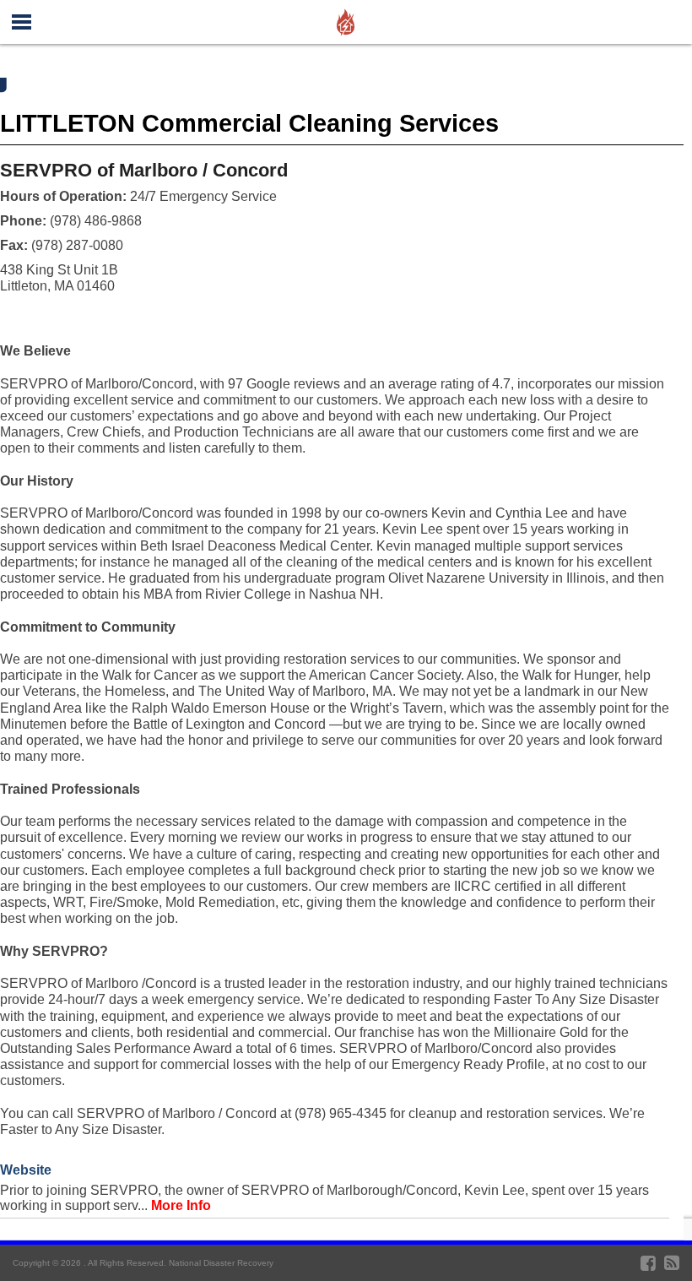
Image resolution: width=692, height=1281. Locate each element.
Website (25, 1170)
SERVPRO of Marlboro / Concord (144, 170)
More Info (181, 1205)
